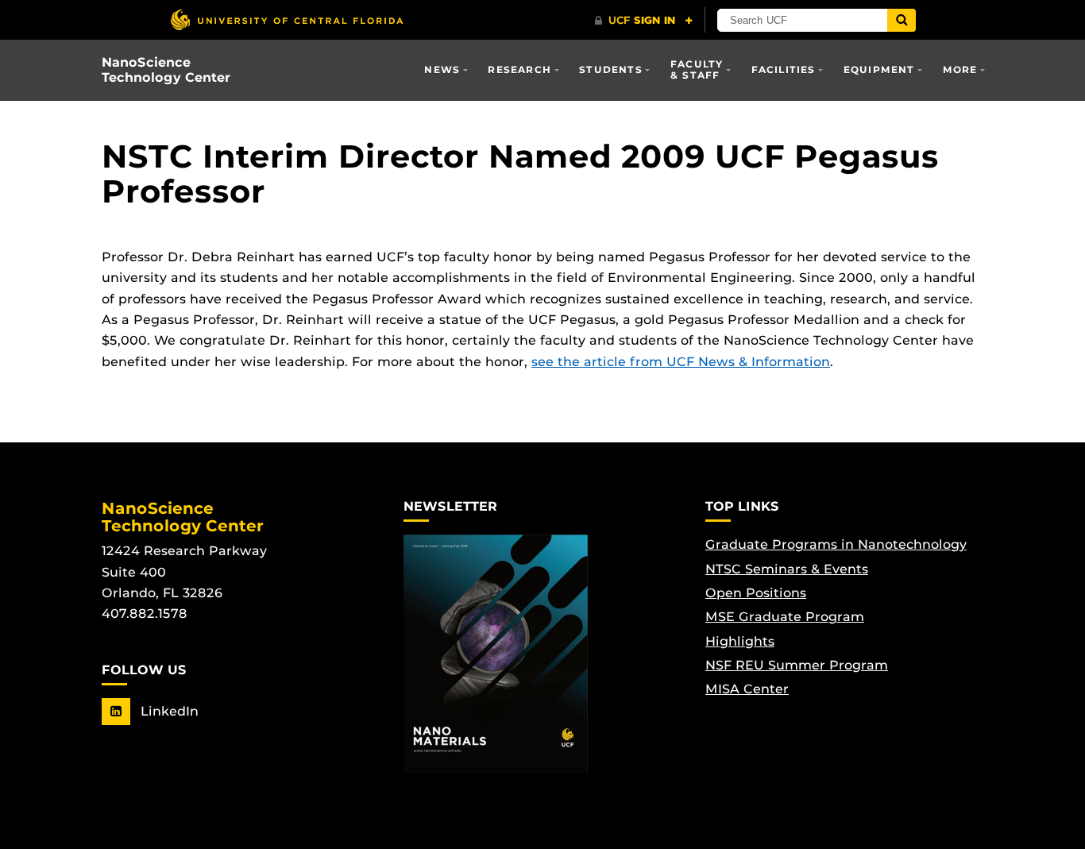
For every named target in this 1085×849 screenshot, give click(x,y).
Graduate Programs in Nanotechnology (836, 544)
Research (519, 69)
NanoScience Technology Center (166, 70)
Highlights (739, 641)
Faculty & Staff (696, 69)
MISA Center (747, 689)
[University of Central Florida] (286, 19)
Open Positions (755, 592)
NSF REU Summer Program (796, 665)
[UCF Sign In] (643, 20)
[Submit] (901, 20)
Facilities (783, 69)
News (442, 69)
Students (611, 69)
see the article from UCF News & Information (680, 361)
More (960, 69)
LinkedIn (168, 711)
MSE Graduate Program (784, 616)
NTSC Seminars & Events (786, 569)
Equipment (879, 69)
